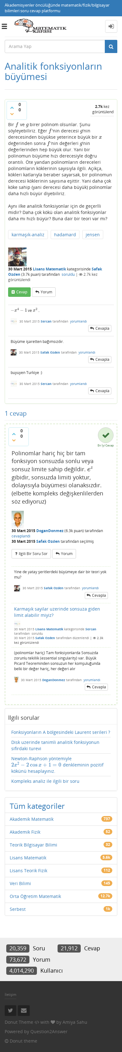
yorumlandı (78, 321)
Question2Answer (49, 1031)
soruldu (68, 274)
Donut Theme (19, 1022)
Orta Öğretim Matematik (35, 896)
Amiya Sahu (75, 1022)
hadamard (65, 235)
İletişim (10, 994)
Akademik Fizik (25, 832)
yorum (46, 292)
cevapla (102, 328)
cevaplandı (21, 536)
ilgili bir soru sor (33, 553)
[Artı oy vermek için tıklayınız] (11, 107)
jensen (93, 235)
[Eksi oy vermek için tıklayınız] (11, 113)
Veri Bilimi (20, 883)
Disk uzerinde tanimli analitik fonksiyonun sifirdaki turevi (55, 745)
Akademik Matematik (31, 819)
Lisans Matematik (49, 269)
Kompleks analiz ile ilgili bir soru (45, 781)
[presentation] (17, 124)
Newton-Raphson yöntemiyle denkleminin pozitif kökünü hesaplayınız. (57, 765)
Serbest (18, 909)
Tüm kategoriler (37, 806)
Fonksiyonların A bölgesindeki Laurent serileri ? (60, 732)
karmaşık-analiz (28, 235)
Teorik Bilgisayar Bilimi (33, 845)
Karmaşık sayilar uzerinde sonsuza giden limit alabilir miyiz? (57, 612)
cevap (21, 292)
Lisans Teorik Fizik (28, 870)
